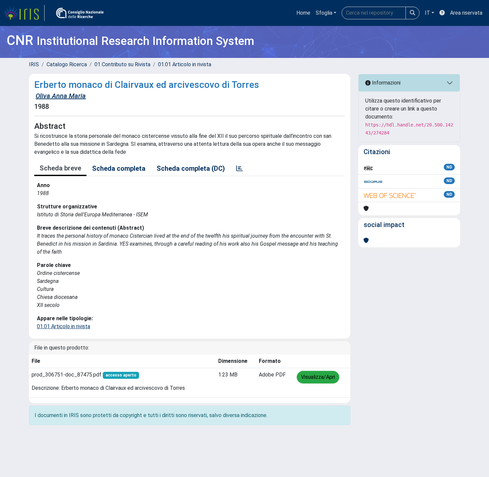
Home (303, 13)
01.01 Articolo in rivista (184, 64)
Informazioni (386, 83)
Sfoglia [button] (324, 13)
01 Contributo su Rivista (122, 64)
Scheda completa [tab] (118, 168)
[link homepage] (24, 13)
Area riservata (466, 13)
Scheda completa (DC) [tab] (191, 168)
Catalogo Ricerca (67, 64)
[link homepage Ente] (80, 13)
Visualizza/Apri (318, 377)
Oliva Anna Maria (61, 96)
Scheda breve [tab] (60, 168)
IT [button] (427, 13)
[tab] (239, 168)
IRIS (34, 64)
